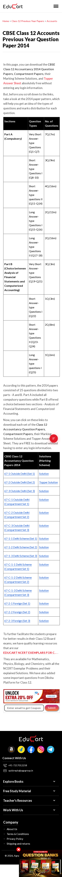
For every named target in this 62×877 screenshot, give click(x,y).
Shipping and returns (18, 843)
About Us (12, 829)
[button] (56, 6)
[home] (12, 6)
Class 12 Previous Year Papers (28, 21)
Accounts (52, 21)
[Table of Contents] (54, 438)
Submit (52, 707)
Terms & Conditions (18, 833)
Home (6, 21)
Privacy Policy (15, 838)
